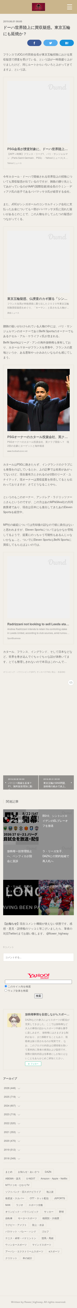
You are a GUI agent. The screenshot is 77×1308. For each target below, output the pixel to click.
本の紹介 (27, 1258)
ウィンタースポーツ (16, 1244)
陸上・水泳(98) (58, 671)
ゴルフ (45, 1231)
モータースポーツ (27, 1218)
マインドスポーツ (41, 1244)
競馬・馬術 (48, 1238)
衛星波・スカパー (14, 1198)
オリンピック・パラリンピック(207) (19, 671)
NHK (7, 1204)
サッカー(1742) (44, 671)
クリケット (11, 1258)
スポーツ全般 (36, 1204)
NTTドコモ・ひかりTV (17, 1185)
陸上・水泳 (38, 1224)
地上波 (50, 1191)
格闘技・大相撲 (50, 1218)
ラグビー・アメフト (16, 1224)
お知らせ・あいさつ (28, 1171)
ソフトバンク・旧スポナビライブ (23, 1191)
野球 (61, 1211)
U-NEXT (30, 1178)
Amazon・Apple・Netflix (54, 1178)
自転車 (8, 1218)
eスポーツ (54, 1251)
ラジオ (19, 1204)
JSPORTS (59, 1198)
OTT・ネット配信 (39, 1198)
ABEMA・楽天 (13, 1178)
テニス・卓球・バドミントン (20, 1238)
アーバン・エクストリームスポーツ (24, 1251)
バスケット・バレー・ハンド (20, 1231)
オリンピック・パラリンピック (21, 1211)
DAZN (48, 1171)
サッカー (49, 1211)
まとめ (8, 1171)
